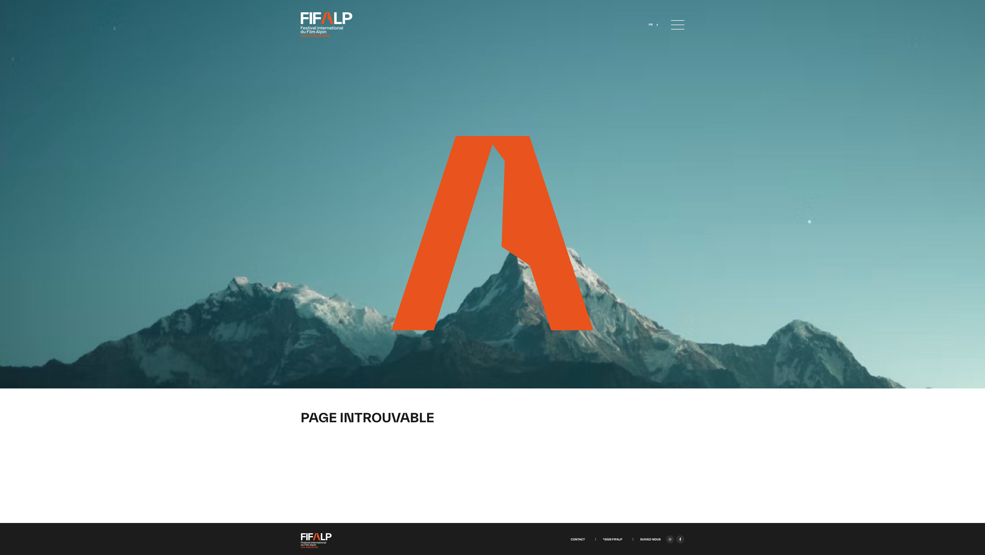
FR (651, 25)
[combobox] (652, 25)
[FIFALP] (316, 540)
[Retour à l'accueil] (326, 24)
